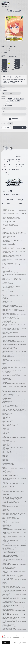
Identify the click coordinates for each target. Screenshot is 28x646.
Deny (15, 642)
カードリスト (7, 171)
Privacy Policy (6, 639)
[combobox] (14, 108)
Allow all (6, 642)
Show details (23, 642)
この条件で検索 (20, 127)
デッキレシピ (7, 174)
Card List (7, 6)
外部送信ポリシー (22, 203)
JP (19, 3)
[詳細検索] (3, 96)
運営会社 (3, 203)
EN (22, 3)
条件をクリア (6, 127)
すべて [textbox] (4, 108)
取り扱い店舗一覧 (16, 194)
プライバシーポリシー (11, 203)
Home (2, 6)
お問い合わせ (6, 194)
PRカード (7, 172)
